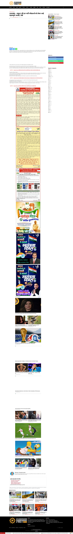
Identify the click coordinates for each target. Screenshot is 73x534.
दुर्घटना (20, 7)
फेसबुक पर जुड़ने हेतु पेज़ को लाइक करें (15, 482)
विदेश (48, 106)
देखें (35, 488)
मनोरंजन (44, 7)
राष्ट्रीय (31, 7)
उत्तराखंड (10, 7)
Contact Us (17, 527)
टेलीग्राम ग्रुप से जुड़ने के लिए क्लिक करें (15, 483)
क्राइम (17, 7)
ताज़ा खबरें (47, 7)
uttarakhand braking (34, 487)
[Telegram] (14, 49)
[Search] (63, 7)
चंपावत (49, 80)
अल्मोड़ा (49, 71)
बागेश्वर (49, 94)
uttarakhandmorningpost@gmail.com (53, 521)
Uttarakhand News (16, 488)
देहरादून (12, 11)
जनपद (27, 7)
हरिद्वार (49, 112)
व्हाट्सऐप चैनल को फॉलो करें (14, 481)
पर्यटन (40, 7)
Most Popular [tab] (56, 14)
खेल (37, 7)
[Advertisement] (28, 41)
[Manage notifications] (71, 532)
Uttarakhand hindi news (40, 487)
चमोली (49, 82)
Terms (24, 527)
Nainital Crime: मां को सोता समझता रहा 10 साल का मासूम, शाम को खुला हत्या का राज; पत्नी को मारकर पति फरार (28, 494)
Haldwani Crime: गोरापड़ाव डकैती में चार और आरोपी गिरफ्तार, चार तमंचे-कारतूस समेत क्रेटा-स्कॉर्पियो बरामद (15, 507)
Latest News (13, 527)
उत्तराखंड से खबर (33, 488)
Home (10, 527)
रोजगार (24, 7)
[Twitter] (12, 49)
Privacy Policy (21, 527)
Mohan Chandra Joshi (15, 17)
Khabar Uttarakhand (19, 487)
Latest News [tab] (51, 14)
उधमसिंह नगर (49, 76)
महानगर (49, 97)
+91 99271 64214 (51, 520)
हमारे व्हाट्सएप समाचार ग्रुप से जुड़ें (15, 480)
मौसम (14, 7)
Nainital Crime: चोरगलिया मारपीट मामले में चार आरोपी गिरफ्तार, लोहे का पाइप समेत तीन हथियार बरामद (41, 494)
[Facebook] (10, 49)
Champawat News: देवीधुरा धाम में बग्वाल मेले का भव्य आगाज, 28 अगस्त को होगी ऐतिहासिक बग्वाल (41, 507)
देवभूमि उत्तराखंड (38, 488)
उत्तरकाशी (49, 72)
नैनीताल (58, 30)
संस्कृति (34, 7)
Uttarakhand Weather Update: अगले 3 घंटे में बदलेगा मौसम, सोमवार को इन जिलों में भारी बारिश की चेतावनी (15, 494)
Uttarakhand (30, 487)
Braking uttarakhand (13, 487)
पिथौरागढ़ (49, 91)
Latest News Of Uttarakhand (25, 487)
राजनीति (49, 101)
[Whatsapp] (16, 49)
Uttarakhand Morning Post (37, 529)
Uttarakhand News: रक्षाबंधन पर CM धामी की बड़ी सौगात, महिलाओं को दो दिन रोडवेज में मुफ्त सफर (28, 507)
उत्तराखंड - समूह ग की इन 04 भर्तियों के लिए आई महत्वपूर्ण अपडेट (25, 488)
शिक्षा (48, 108)
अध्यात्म (49, 69)
